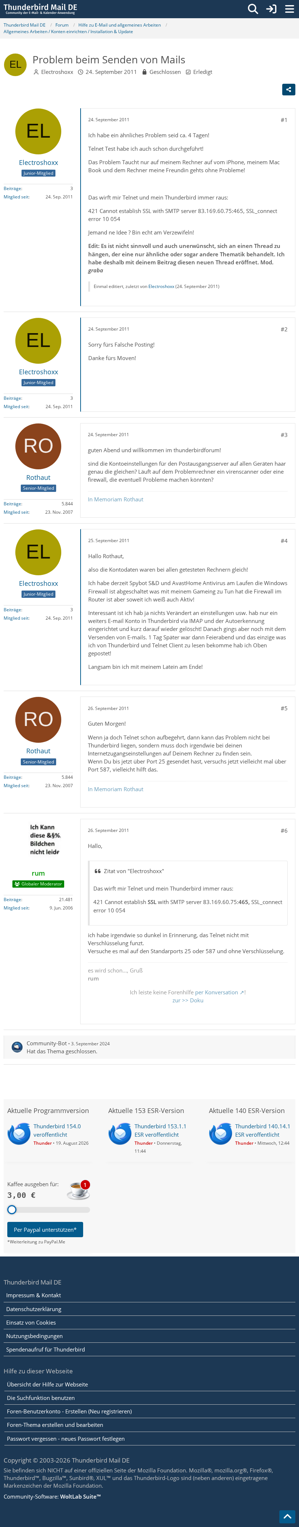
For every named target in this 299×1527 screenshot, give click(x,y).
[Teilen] (288, 89)
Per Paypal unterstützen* (45, 1229)
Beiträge (12, 188)
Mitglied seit (16, 197)
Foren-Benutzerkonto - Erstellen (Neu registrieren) (69, 1411)
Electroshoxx (57, 71)
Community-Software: (52, 1496)
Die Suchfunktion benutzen (41, 1397)
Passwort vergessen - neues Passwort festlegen (66, 1438)
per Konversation (216, 992)
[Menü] (289, 9)
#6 (284, 830)
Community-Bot (47, 1043)
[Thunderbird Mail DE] (40, 9)
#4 (284, 540)
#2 (284, 329)
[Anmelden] (271, 9)
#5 (284, 708)
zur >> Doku (187, 1000)
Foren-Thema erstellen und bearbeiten (55, 1424)
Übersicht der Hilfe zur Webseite (47, 1384)
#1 (284, 119)
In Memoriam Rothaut (115, 499)
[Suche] (253, 9)
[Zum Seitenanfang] (287, 1516)
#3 (284, 434)
